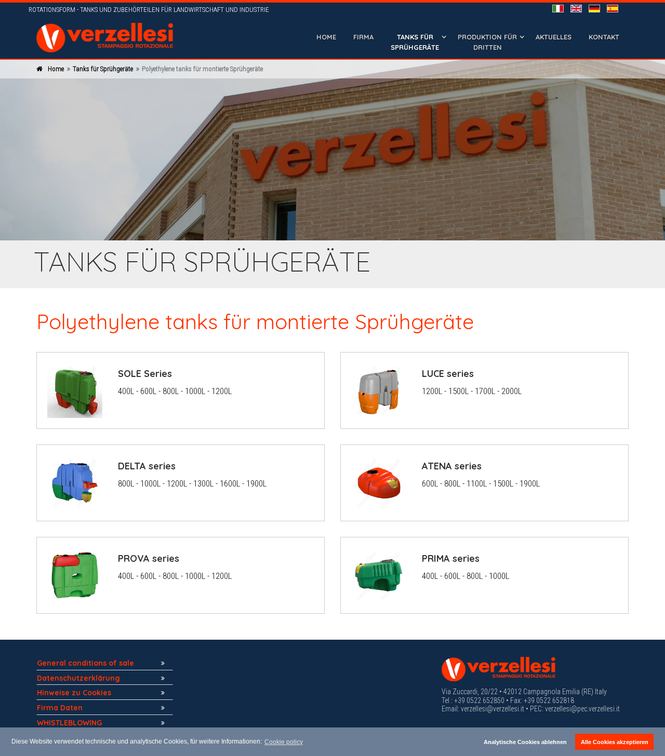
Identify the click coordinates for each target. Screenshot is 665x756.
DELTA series (147, 466)
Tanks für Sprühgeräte (103, 69)
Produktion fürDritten (487, 42)
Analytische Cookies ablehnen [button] (525, 742)
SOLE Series (145, 374)
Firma (363, 37)
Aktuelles (553, 37)
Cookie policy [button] (283, 742)
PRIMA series (451, 558)
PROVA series (148, 558)
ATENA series (452, 466)
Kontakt (604, 37)
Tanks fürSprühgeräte (415, 42)
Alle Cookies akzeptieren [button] (614, 742)
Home (326, 37)
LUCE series (448, 374)
